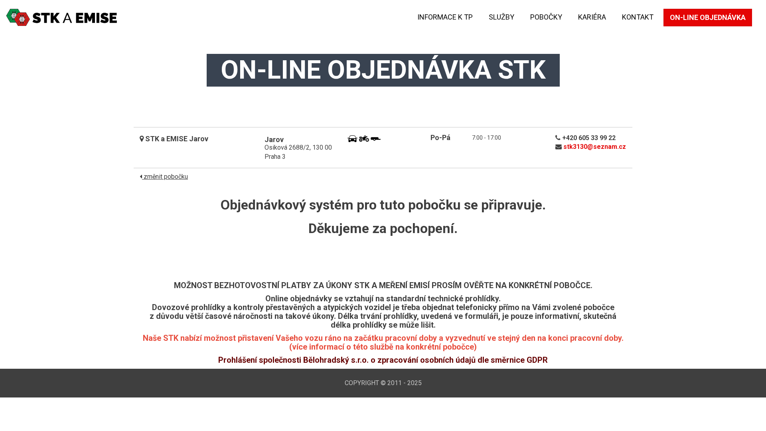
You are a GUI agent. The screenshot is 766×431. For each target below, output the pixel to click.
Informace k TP (445, 17)
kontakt (637, 17)
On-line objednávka (708, 17)
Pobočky (546, 17)
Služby (501, 17)
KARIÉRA (592, 17)
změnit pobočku (165, 176)
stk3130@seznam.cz (594, 146)
